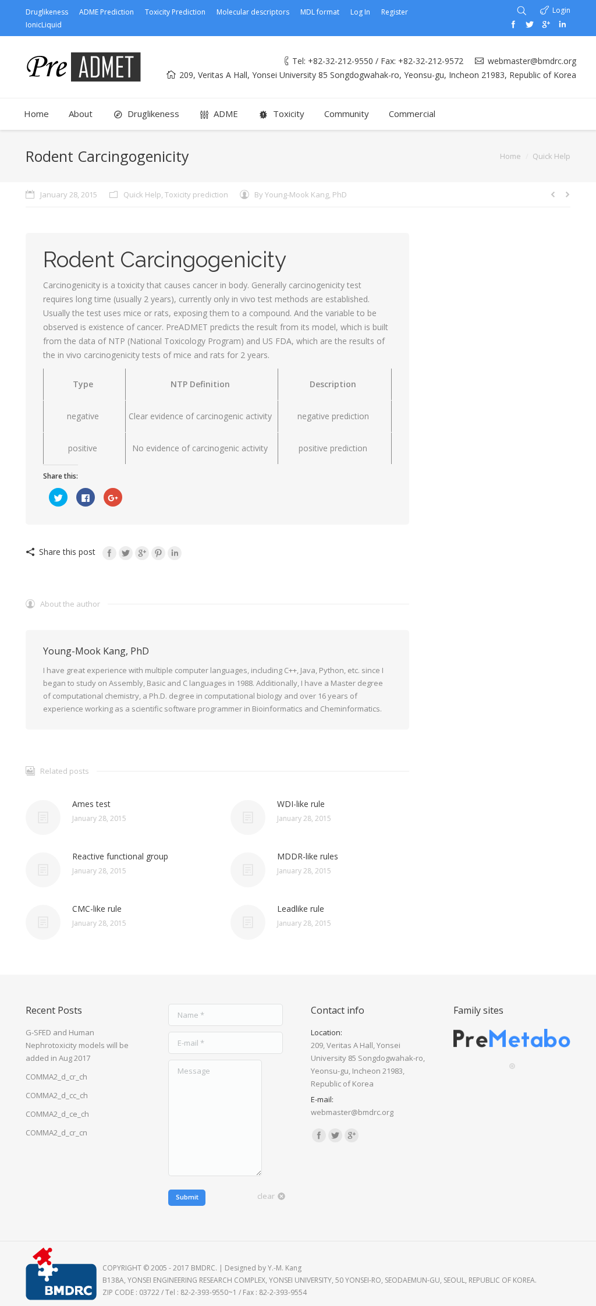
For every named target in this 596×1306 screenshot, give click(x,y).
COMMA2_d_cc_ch (57, 1095)
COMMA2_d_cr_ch (56, 1076)
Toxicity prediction (196, 194)
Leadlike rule (300, 908)
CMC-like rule (97, 908)
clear (266, 1196)
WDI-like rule (301, 803)
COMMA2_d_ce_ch (57, 1114)
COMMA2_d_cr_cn (56, 1132)
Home (510, 156)
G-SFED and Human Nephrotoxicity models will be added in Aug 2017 (77, 1045)
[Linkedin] (562, 24)
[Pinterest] (158, 553)
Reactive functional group (120, 856)
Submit (187, 1196)
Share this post (67, 551)
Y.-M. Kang (284, 1268)
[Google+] (546, 24)
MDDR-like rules (307, 856)
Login (561, 10)
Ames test (91, 803)
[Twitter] (530, 24)
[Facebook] (513, 24)
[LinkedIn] (175, 553)
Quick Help (551, 156)
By (300, 194)
